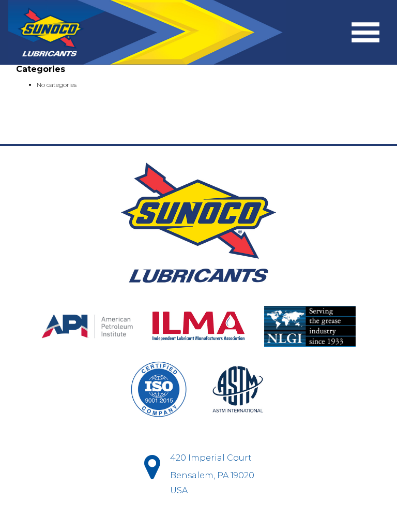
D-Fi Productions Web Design (198, 516)
